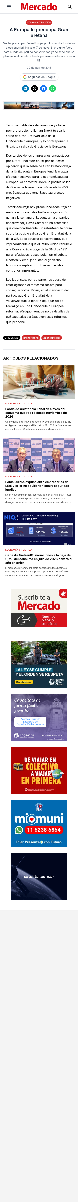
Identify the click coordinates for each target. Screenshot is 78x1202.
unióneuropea (51, 337)
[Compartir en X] (34, 88)
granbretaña (31, 337)
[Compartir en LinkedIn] (25, 88)
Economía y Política (39, 22)
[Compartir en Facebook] (43, 88)
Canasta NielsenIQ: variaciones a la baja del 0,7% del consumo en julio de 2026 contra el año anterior (38, 559)
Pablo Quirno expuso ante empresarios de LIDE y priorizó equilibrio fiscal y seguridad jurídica (37, 485)
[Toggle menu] (9, 6)
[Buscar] (69, 6)
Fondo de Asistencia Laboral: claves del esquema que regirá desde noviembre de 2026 (36, 412)
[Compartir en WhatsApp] (52, 88)
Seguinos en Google (41, 76)
